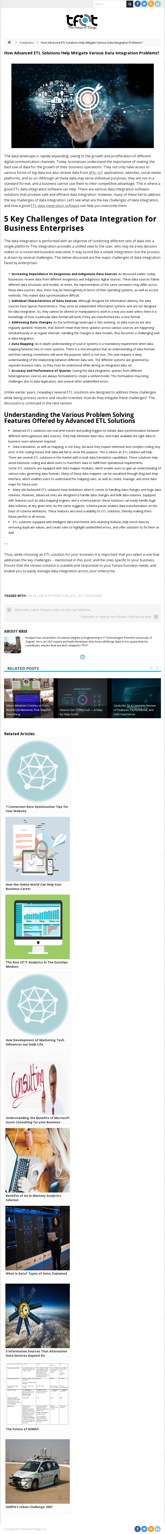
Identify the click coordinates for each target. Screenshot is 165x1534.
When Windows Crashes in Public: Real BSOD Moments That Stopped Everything (28, 710)
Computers (27, 42)
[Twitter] (144, 4)
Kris (23, 631)
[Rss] (151, 4)
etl (73, 596)
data (32, 596)
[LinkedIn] (157, 4)
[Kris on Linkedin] (82, 657)
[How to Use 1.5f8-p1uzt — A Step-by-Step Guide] (82, 703)
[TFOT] (82, 20)
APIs (92, 172)
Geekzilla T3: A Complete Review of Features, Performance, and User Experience (135, 710)
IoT (100, 172)
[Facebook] (137, 4)
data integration (53, 596)
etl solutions (90, 596)
